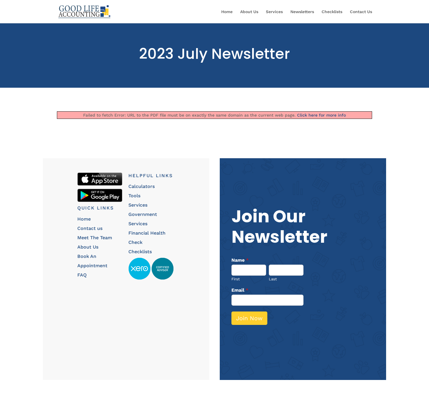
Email (239, 290)
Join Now (249, 318)
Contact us (89, 228)
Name (240, 260)
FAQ (82, 275)
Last (273, 279)
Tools (134, 195)
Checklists (332, 12)
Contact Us (361, 12)
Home (227, 12)
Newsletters (302, 12)
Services (274, 12)
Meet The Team (94, 237)
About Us (249, 12)
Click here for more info (321, 115)
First (235, 279)
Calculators (141, 186)
